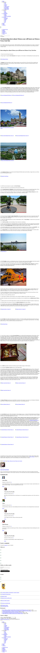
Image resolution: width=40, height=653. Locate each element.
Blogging (5, 18)
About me (3, 645)
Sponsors (3, 32)
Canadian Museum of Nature (33, 420)
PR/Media (3, 31)
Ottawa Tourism (31, 456)
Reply (3, 486)
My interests (4, 17)
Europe (5, 5)
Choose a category (3, 617)
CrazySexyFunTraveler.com (4, 619)
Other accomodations (7, 16)
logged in (5, 545)
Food (5, 20)
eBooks (3, 30)
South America (6, 9)
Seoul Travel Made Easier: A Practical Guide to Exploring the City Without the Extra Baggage (16, 610)
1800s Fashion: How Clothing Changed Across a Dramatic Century (12, 613)
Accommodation (4, 13)
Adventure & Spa (5, 29)
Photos (3, 23)
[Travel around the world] (5, 600)
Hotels (5, 14)
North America (6, 8)
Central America (6, 6)
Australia (5, 4)
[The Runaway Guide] (4, 605)
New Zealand (6, 7)
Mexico (5, 12)
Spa (4, 22)
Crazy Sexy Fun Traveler (4, 469)
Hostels (5, 15)
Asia (5, 3)
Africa (5, 623)
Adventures (6, 638)
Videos (3, 24)
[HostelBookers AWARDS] (0, 577)
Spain (5, 11)
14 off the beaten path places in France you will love (10, 611)
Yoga (5, 21)
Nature (5, 19)
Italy (5, 10)
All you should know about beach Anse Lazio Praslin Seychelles (12, 612)
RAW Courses (4, 650)
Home (3, 1)
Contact (3, 33)
